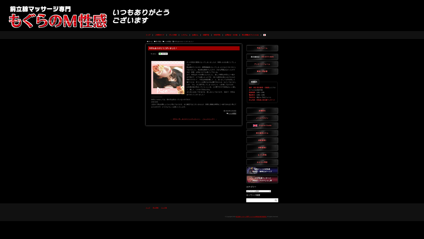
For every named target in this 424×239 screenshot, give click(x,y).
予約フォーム (262, 48)
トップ (148, 35)
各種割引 (262, 111)
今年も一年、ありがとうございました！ (187, 119)
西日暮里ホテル (262, 133)
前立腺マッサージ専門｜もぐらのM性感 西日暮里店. (251, 216)
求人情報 (155, 208)
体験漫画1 (262, 140)
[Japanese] (264, 35)
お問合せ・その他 (231, 35)
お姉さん (195, 35)
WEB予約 (217, 35)
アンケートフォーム (262, 64)
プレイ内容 (173, 35)
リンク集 (164, 208)
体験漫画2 (262, 147)
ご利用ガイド (159, 35)
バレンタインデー (209, 119)
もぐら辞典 (262, 155)
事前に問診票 (262, 71)
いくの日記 (232, 113)
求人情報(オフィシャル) (250, 35)
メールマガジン (262, 118)
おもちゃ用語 (262, 162)
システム (184, 35)
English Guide (264, 125)
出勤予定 (206, 35)
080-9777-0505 (267, 57)
